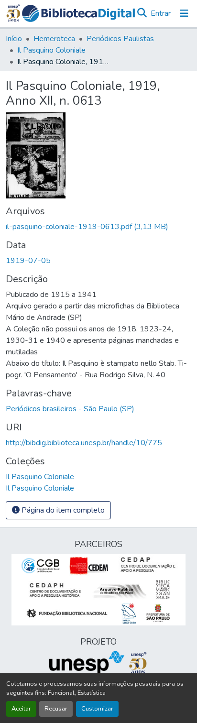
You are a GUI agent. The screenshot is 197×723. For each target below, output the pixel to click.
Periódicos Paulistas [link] (120, 38)
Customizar (97, 708)
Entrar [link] (161, 13)
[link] (98, 226)
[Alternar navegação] (184, 13)
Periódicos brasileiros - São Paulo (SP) (70, 409)
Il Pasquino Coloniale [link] (51, 50)
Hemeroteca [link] (54, 38)
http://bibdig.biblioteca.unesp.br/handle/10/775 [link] (84, 443)
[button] (78, 13)
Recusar (55, 708)
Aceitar (21, 708)
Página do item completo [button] (62, 510)
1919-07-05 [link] (28, 260)
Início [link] (14, 38)
